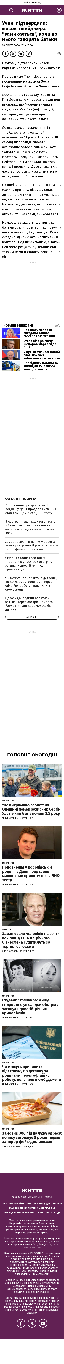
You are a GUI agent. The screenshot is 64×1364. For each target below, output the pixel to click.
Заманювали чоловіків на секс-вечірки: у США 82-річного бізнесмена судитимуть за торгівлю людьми (30, 940)
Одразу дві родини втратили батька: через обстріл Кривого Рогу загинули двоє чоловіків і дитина (29, 603)
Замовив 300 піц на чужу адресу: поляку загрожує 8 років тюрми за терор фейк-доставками (32, 545)
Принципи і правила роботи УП (23, 1212)
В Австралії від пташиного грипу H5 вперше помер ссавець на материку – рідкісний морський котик (30, 527)
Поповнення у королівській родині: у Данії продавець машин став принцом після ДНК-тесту (30, 509)
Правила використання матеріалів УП (32, 1208)
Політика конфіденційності (44, 1203)
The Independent (37, 76)
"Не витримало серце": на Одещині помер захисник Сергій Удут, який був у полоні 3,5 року (31, 809)
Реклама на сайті (13, 1203)
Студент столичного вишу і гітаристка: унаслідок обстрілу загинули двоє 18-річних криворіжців (28, 563)
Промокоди (53, 1212)
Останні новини (20, 499)
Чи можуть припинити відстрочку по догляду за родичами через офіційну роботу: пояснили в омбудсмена (31, 583)
